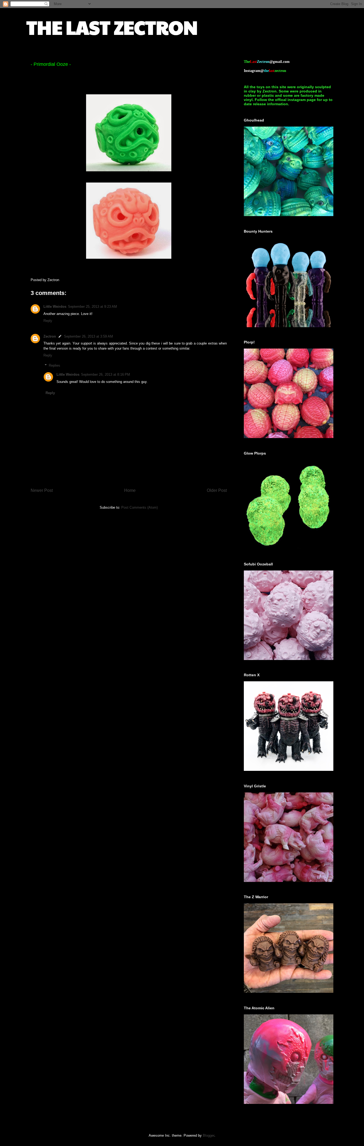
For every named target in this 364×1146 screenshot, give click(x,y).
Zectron (49, 336)
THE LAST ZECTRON (112, 27)
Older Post (217, 490)
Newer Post (42, 490)
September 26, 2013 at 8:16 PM (105, 374)
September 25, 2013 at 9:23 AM (92, 307)
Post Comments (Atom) (139, 507)
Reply (47, 321)
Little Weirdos (54, 307)
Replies (54, 365)
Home (130, 490)
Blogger (208, 1135)
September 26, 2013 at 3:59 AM (88, 336)
